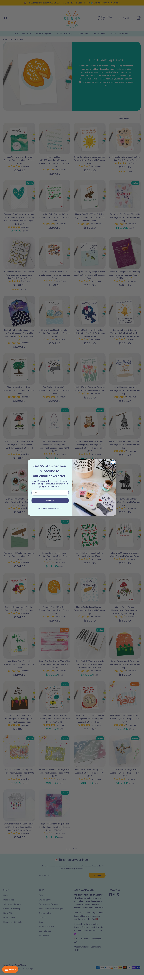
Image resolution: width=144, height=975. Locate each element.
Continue (50, 500)
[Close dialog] (113, 462)
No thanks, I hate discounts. (50, 508)
